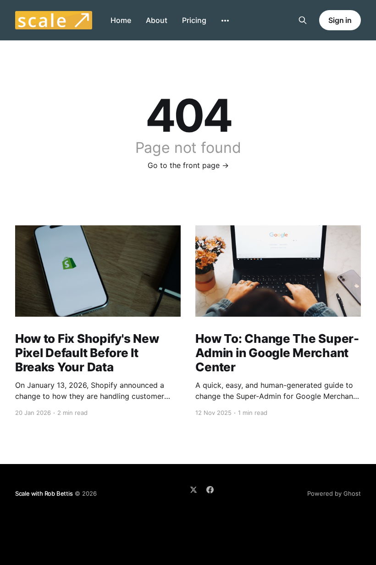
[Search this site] (302, 20)
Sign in (340, 20)
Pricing (194, 20)
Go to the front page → (188, 165)
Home (121, 20)
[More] (225, 21)
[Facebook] (210, 489)
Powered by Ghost (334, 493)
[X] (193, 489)
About (156, 20)
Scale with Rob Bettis (44, 493)
